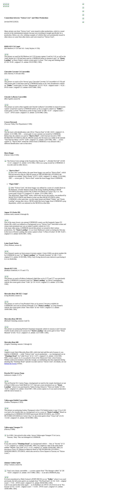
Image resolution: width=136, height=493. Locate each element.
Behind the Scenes (10, 364)
